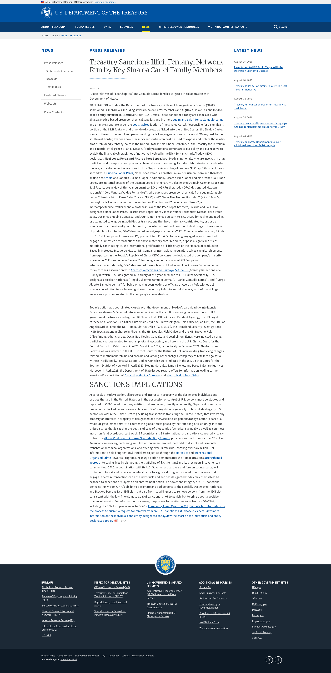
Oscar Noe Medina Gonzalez (142, 375)
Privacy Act (205, 587)
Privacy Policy (48, 655)
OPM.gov (257, 598)
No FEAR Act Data (209, 622)
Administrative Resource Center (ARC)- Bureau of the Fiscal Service (164, 594)
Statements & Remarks (59, 71)
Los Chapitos (141, 124)
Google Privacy (64, 655)
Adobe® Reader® (69, 659)
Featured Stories (55, 95)
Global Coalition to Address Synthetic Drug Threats (137, 438)
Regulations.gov (261, 621)
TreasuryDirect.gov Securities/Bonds (209, 606)
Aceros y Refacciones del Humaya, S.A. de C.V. (160, 270)
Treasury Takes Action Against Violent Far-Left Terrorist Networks (260, 87)
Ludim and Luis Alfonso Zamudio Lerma (198, 120)
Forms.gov (258, 615)
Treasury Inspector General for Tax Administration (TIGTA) (111, 594)
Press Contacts (54, 112)
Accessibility (138, 655)
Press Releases (71, 35)
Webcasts (50, 103)
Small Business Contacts (212, 593)
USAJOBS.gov (259, 593)
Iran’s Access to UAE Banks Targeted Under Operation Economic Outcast (258, 69)
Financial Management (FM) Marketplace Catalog (161, 614)
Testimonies (53, 86)
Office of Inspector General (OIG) (112, 587)
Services (126, 26)
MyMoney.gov (259, 604)
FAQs (104, 655)
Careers (125, 655)
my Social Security (262, 632)
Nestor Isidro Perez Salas (183, 375)
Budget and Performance (213, 598)
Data (107, 26)
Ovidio (108, 178)
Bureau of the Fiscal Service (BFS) (60, 605)
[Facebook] (278, 660)
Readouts (51, 78)
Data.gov (257, 609)
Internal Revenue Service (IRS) (58, 620)
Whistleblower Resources (179, 26)
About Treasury (53, 26)
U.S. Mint (46, 635)
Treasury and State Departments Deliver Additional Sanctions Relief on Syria (257, 143)
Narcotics (182, 453)
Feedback (114, 655)
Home (45, 35)
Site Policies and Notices (87, 655)
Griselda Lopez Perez (119, 173)
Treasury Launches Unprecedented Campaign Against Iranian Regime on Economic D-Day (260, 125)
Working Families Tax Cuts (228, 26)
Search (284, 26)
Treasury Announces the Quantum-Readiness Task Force (260, 106)
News (146, 26)
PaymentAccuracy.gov (264, 626)
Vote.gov (257, 638)
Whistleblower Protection (213, 628)
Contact (150, 655)
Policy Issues (85, 26)
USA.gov (256, 587)
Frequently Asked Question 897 (168, 506)
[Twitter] (269, 660)
